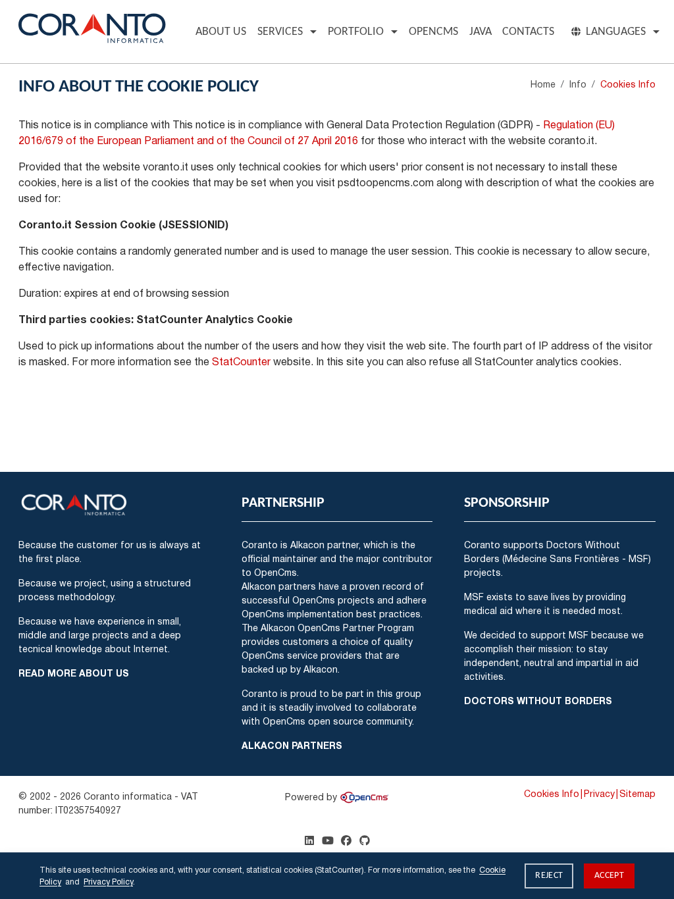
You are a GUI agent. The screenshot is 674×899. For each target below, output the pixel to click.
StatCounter (241, 361)
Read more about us (73, 673)
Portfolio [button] (356, 32)
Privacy (599, 793)
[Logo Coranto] (92, 26)
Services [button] (280, 32)
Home (543, 84)
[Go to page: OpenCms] (364, 796)
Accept (609, 876)
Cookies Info (551, 793)
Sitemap (637, 793)
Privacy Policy (108, 881)
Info (577, 84)
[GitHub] (364, 840)
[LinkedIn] (309, 840)
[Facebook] (346, 840)
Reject (549, 876)
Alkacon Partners (292, 745)
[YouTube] (327, 840)
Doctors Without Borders (538, 700)
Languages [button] (616, 32)
